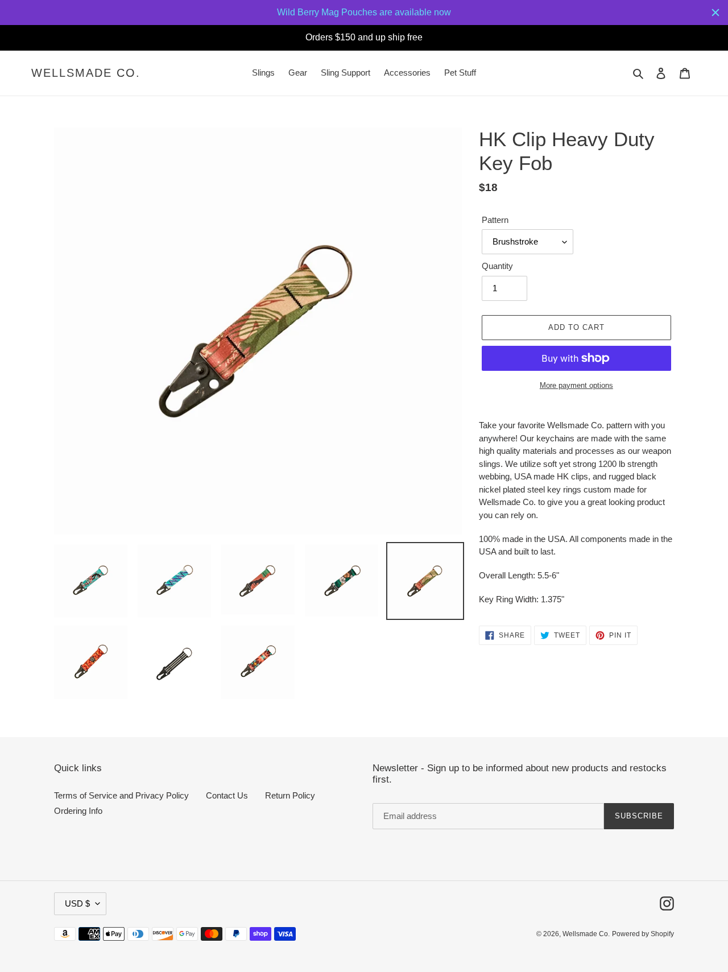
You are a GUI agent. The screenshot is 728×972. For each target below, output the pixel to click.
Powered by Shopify (643, 934)
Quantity (497, 266)
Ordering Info (78, 811)
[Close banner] (715, 12)
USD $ (77, 903)
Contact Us (227, 795)
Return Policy (290, 795)
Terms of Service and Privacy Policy (121, 795)
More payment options (576, 385)
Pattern (495, 220)
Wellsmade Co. (85, 73)
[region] (364, 12)
